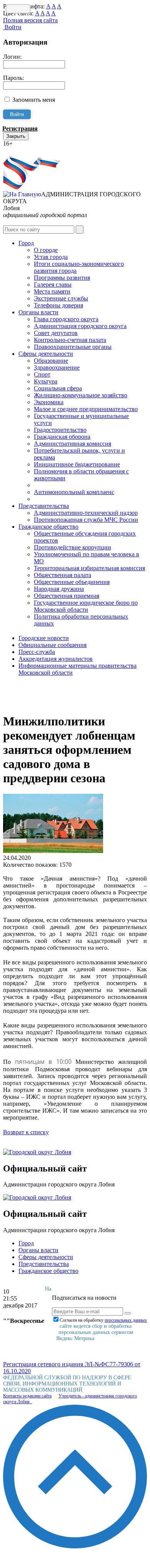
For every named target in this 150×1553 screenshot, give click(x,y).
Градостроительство (60, 429)
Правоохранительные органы (73, 346)
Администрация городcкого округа (80, 326)
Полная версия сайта (30, 20)
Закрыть (15, 136)
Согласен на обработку (103, 1320)
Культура (45, 381)
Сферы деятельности (45, 353)
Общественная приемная (66, 595)
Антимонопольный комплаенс (74, 492)
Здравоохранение (57, 367)
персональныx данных (126, 1320)
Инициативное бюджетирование (77, 464)
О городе (46, 250)
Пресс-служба (36, 652)
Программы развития (62, 277)
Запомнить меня (33, 99)
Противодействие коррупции (72, 547)
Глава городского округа (66, 319)
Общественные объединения (72, 582)
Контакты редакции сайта (27, 1396)
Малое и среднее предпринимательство (86, 409)
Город (26, 243)
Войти (12, 27)
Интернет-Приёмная (30, 150)
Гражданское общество (48, 526)
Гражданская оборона (62, 436)
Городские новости (43, 638)
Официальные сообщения (52, 645)
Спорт (42, 374)
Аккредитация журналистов (55, 658)
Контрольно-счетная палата (70, 340)
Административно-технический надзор (86, 512)
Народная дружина (59, 589)
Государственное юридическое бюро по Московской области (86, 606)
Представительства (43, 506)
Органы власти (38, 312)
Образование (51, 360)
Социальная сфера (58, 388)
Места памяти (52, 291)
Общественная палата (62, 575)
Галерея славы (53, 284)
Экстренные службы (61, 298)
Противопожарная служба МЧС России (86, 519)
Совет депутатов (56, 333)
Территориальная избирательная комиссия (89, 568)
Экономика (48, 402)
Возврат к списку (26, 1132)
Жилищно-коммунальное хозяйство (80, 395)
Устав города (51, 257)
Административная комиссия (72, 443)
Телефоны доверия (58, 305)
